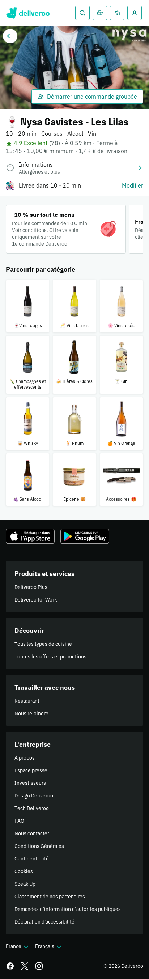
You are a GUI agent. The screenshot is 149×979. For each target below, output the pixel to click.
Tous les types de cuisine (43, 644)
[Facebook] (10, 966)
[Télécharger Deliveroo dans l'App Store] (30, 536)
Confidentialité (31, 858)
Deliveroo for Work (35, 599)
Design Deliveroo (33, 795)
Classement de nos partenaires (49, 896)
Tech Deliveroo (31, 808)
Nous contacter (31, 833)
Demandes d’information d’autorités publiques (67, 909)
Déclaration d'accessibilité (44, 921)
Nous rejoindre (31, 713)
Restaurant (26, 701)
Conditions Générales (39, 846)
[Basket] (100, 13)
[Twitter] (24, 966)
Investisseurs (30, 783)
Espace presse (30, 770)
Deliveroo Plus (30, 587)
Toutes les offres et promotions (50, 656)
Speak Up (24, 884)
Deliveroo (28, 13)
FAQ (19, 821)
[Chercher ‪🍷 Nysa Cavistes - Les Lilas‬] (82, 13)
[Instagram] (39, 966)
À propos (24, 758)
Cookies (23, 871)
